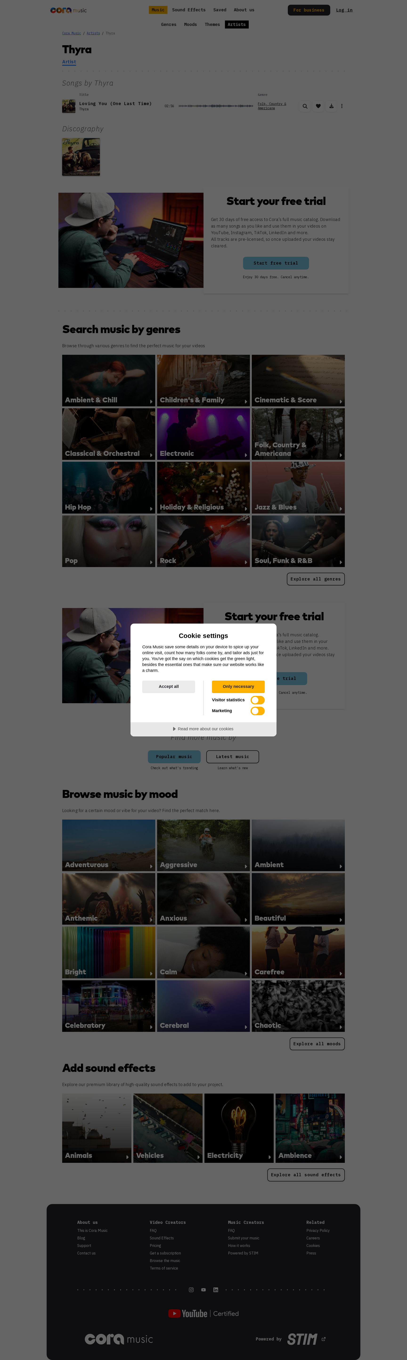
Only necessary (238, 686)
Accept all (169, 686)
